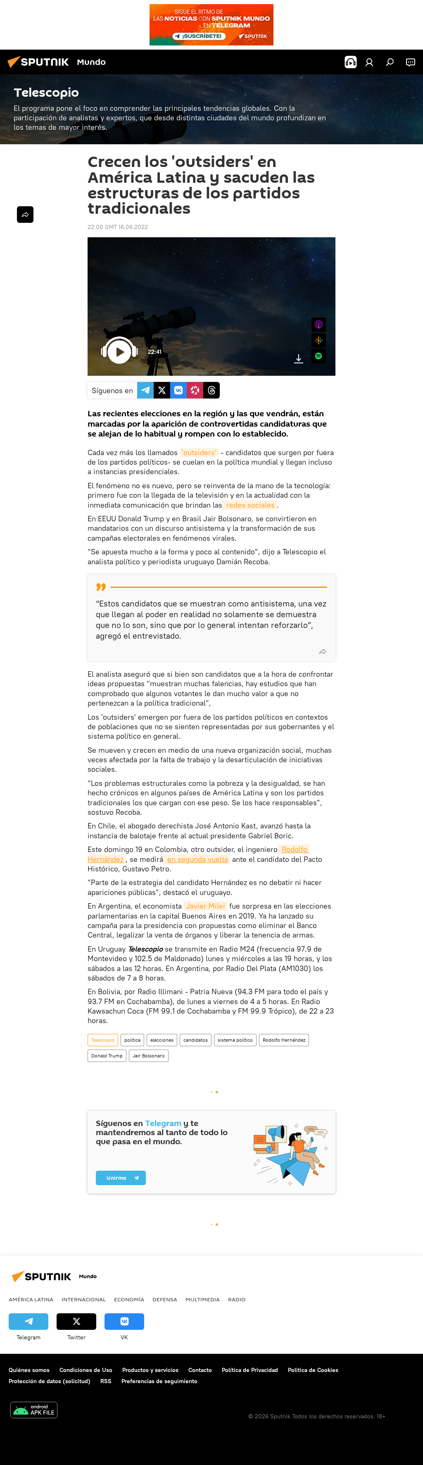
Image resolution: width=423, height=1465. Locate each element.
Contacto (200, 1370)
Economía (129, 1299)
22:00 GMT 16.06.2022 (118, 227)
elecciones (161, 1040)
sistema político (235, 1040)
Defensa (164, 1299)
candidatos (195, 1040)
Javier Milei (205, 906)
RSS (106, 1381)
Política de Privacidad (250, 1370)
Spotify (318, 356)
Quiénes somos (29, 1370)
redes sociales (249, 505)
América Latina (31, 1299)
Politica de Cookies (313, 1370)
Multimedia (202, 1299)
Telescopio (102, 1040)
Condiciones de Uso (85, 1370)
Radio (237, 1299)
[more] (322, 651)
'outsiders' (199, 452)
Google (318, 340)
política (132, 1040)
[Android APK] (34, 1411)
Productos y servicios (150, 1370)
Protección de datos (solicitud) (49, 1381)
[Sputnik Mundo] (40, 69)
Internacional (84, 1299)
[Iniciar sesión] (369, 62)
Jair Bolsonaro (149, 1055)
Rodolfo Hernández (284, 1040)
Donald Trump (107, 1055)
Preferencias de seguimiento (159, 1381)
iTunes (318, 324)
